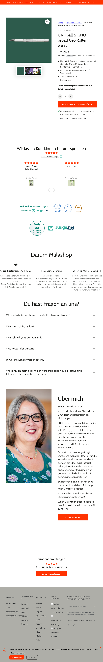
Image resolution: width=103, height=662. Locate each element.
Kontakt (24, 604)
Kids (38, 632)
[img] (51, 153)
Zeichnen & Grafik (74, 22)
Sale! (38, 640)
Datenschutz (12, 611)
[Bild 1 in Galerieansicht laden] (20, 71)
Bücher (39, 636)
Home (60, 22)
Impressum (11, 603)
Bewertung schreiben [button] (51, 574)
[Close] (100, 647)
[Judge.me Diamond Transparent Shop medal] (68, 208)
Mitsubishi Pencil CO (66, 30)
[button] (49, 190)
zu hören (62, 508)
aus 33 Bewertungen (50, 156)
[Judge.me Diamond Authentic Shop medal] (57, 208)
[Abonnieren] (95, 606)
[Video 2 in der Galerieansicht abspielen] (37, 71)
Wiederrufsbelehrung (15, 615)
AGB (8, 607)
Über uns (25, 624)
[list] (51, 277)
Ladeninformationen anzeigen (73, 118)
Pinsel (38, 607)
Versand (69, 55)
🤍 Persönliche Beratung (56, 620)
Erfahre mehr (72, 517)
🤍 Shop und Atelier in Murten (56, 632)
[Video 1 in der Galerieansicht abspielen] (29, 71)
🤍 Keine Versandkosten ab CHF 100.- (57, 608)
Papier (39, 611)
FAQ (23, 612)
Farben (39, 603)
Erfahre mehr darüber (18, 653)
